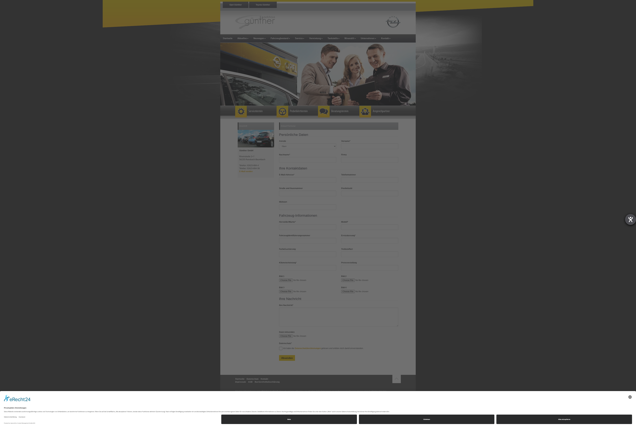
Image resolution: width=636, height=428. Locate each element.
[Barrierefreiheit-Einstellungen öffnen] (630, 219)
